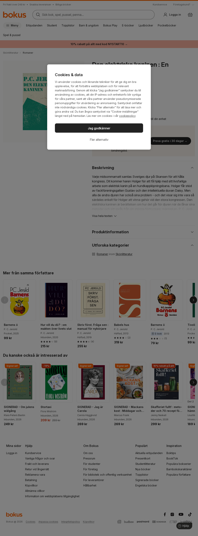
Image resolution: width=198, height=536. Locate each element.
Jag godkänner (99, 128)
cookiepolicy (127, 115)
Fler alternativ (99, 140)
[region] (99, 107)
